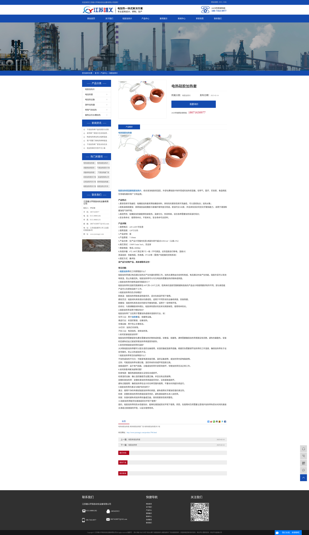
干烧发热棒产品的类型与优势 (97, 129)
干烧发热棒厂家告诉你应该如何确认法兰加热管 (98, 144)
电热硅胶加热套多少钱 (152, 426)
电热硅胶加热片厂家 (103, 163)
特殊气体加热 (91, 110)
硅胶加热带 (132, 445)
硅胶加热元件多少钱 (103, 186)
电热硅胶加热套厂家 (89, 163)
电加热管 (89, 94)
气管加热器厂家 (103, 172)
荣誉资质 (200, 19)
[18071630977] (303, 456)
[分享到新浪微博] (211, 422)
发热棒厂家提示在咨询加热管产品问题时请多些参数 (98, 133)
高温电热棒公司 (103, 177)
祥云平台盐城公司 (216, 532)
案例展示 (163, 19)
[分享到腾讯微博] (222, 422)
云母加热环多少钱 (89, 182)
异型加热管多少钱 (89, 177)
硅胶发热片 (175, 532)
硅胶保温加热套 (134, 439)
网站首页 (91, 19)
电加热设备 (90, 100)
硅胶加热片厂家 (167, 532)
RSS (220, 2)
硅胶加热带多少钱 (89, 186)
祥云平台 (200, 532)
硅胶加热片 (127, 19)
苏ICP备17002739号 (140, 532)
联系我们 (218, 19)
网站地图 (214, 2)
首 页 (97, 73)
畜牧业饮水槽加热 (93, 115)
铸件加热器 (90, 105)
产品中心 (145, 19)
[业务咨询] (303, 448)
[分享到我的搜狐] (220, 422)
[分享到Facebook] (225, 422)
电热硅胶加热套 (123, 426)
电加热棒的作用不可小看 (95, 148)
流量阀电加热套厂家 (89, 172)
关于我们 (109, 19)
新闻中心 (182, 19)
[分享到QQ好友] (217, 422)
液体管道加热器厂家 (103, 182)
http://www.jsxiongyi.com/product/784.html (142, 432)
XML (225, 2)
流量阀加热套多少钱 (89, 168)
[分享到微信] (214, 422)
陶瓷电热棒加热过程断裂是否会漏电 (98, 137)
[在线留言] (303, 470)
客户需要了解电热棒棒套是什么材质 (98, 141)
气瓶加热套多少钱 (103, 168)
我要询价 (194, 104)
